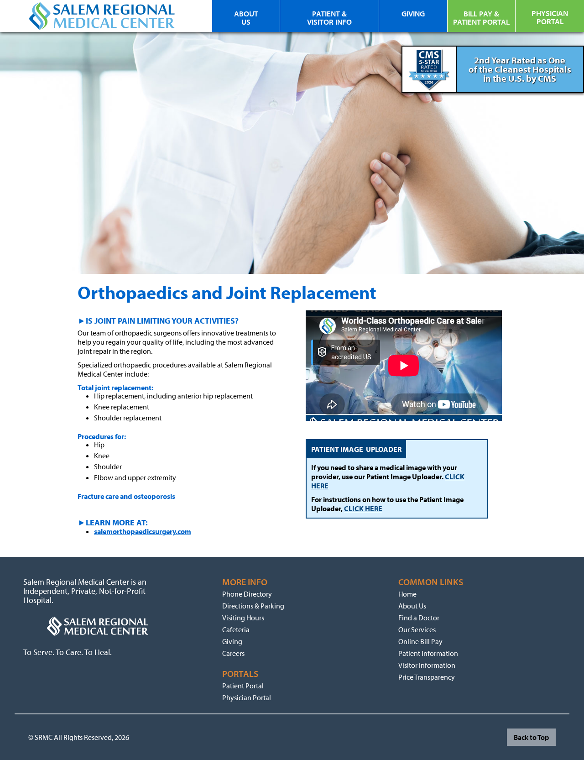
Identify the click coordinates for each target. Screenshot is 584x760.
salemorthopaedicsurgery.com (142, 531)
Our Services (417, 629)
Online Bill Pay (420, 641)
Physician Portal (246, 697)
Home (407, 593)
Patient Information (428, 653)
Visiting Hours (243, 617)
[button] (482, 23)
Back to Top (531, 737)
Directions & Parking (253, 605)
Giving (232, 641)
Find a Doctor (418, 617)
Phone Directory (247, 593)
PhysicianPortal (550, 17)
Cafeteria (236, 629)
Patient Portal (243, 685)
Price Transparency (426, 676)
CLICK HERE (363, 508)
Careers (233, 653)
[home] (102, 16)
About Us (412, 605)
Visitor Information (426, 665)
